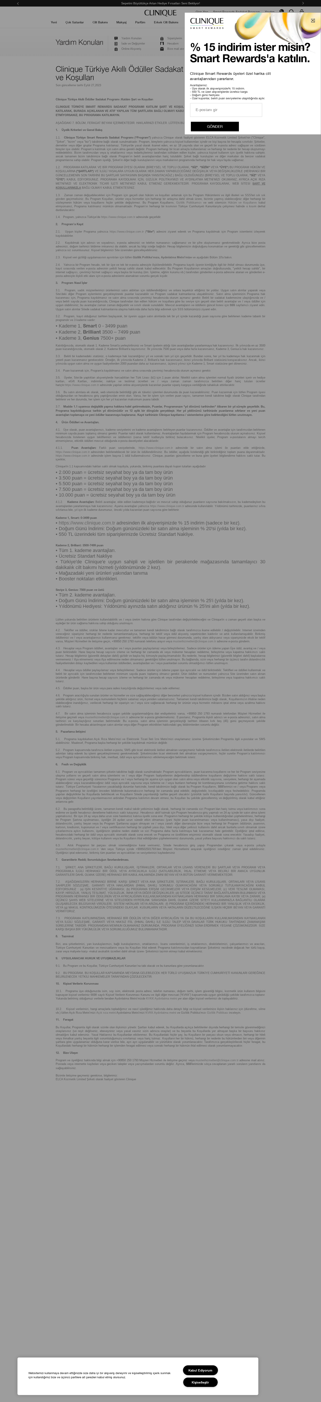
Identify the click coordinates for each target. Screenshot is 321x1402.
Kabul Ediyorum (200, 1370)
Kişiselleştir (200, 1382)
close (313, 20)
